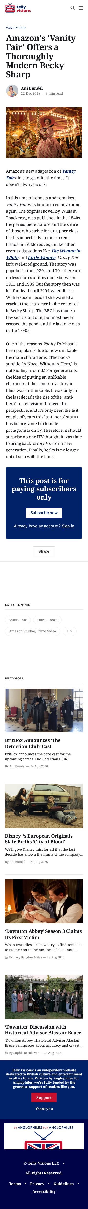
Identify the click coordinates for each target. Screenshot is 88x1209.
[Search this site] (73, 8)
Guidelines (64, 1183)
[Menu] (81, 8)
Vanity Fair (16, 28)
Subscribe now (44, 512)
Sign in (68, 525)
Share (44, 551)
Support (44, 1097)
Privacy (37, 1183)
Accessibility (44, 1191)
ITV (69, 631)
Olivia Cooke (47, 620)
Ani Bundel (32, 88)
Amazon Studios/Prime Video (32, 631)
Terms (15, 1183)
